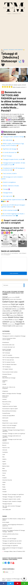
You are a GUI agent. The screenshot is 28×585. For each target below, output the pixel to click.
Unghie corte (11, 326)
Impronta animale (11, 297)
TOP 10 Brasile (6, 352)
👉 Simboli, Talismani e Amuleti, (10, 185)
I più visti (20, 313)
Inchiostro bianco (11, 324)
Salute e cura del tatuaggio (9, 425)
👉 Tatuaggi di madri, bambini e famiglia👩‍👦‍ (13, 136)
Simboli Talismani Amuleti (8, 427)
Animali (5, 297)
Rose (10, 319)
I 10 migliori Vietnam (7, 369)
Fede (3, 306)
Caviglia (4, 491)
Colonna (4, 304)
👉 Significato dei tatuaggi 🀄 (9, 149)
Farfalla (15, 311)
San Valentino (15, 319)
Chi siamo (4, 536)
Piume (3, 319)
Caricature (18, 299)
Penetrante (5, 420)
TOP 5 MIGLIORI (6, 509)
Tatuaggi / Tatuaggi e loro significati (13, 49)
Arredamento (5, 342)
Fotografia (5, 388)
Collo (3, 454)
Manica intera (5, 466)
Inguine (4, 463)
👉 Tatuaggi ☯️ (5, 189)
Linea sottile (6, 311)
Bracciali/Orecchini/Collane (9, 411)
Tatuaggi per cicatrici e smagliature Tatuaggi (13, 336)
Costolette (5, 452)
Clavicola (4, 449)
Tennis (4, 324)
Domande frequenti (7, 528)
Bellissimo (5, 299)
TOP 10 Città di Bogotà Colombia (10, 357)
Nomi (15, 315)
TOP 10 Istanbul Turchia (8, 362)
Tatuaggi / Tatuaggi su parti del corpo (12, 439)
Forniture (4, 376)
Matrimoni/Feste (6, 333)
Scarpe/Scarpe (6, 413)
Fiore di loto (9, 306)
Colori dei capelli (16, 302)
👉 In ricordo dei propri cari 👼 (10, 152)
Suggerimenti (20, 324)
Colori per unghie (17, 304)
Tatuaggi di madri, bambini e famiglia (11, 501)
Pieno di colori (20, 306)
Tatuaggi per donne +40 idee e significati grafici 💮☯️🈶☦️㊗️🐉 (13, 230)
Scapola (4, 477)
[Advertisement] (14, 32)
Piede (3, 487)
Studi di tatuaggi (6, 349)
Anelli (3, 381)
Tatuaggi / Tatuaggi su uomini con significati (13, 433)
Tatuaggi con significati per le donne (11, 543)
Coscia (4, 473)
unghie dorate (19, 325)
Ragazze (12, 315)
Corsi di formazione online (9, 338)
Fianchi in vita (6, 447)
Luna (11, 311)
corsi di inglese (6, 339)
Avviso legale (5, 522)
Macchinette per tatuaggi (8, 377)
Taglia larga (12, 321)
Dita (3, 456)
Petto (3, 484)
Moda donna (5, 395)
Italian (6, 572)
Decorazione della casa (8, 344)
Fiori (15, 307)
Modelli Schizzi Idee (15, 317)
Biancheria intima (6, 401)
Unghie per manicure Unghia (9, 406)
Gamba (4, 489)
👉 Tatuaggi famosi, (7, 192)
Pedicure (20, 315)
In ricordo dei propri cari (8, 347)
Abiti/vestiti (5, 417)
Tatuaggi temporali (7, 503)
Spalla (4, 461)
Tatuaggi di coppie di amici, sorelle (11, 499)
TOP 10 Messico (6, 366)
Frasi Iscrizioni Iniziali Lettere (9, 372)
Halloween (8, 309)
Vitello (4, 482)
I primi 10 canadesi (7, 355)
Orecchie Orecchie (7, 480)
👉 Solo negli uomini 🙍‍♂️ (7, 196)
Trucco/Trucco (6, 404)
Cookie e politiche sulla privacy (10, 534)
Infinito (14, 309)
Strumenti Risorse (6, 374)
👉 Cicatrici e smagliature (8, 182)
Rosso (7, 319)
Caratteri (5, 317)
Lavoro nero (13, 299)
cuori (9, 304)
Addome (4, 440)
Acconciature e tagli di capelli (10, 408)
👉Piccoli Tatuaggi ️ (6, 156)
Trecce (4, 326)
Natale (4, 315)
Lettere (22, 309)
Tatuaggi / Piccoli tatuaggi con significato (13, 494)
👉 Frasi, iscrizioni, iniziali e (9, 173)
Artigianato (5, 391)
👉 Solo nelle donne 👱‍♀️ (7, 140)
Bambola (4, 470)
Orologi (4, 384)
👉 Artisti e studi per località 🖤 (10, 210)
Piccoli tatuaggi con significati (10, 545)
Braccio (4, 445)
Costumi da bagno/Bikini (8, 415)
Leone (18, 308)
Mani (3, 468)
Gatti (3, 308)
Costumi (4, 399)
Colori (5, 301)
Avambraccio (5, 443)
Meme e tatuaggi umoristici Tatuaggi (11, 393)
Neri (8, 315)
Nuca (3, 475)
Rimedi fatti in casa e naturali (9, 423)
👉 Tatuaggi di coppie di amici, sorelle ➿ (12, 159)
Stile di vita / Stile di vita (8, 387)
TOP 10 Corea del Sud (8, 359)
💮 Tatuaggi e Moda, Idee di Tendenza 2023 (13, 551)
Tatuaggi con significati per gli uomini (12, 540)
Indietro (4, 459)
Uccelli (17, 297)
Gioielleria (4, 380)
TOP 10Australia (6, 350)
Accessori (4, 397)
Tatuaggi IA (20, 322)
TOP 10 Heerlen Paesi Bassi (9, 364)
